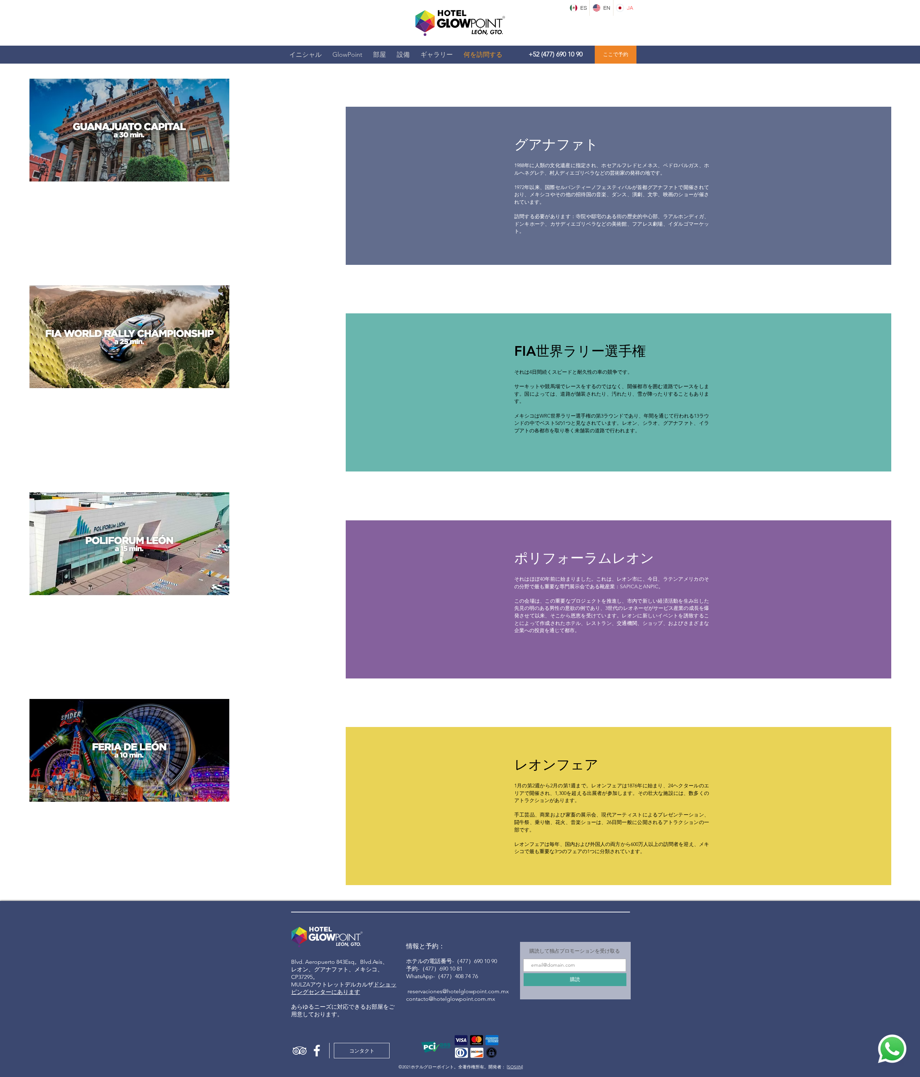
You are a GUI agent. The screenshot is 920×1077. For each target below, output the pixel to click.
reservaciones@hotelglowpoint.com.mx (458, 991)
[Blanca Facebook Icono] (317, 1050)
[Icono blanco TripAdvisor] (299, 1050)
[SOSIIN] (515, 1066)
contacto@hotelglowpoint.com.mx (450, 998)
